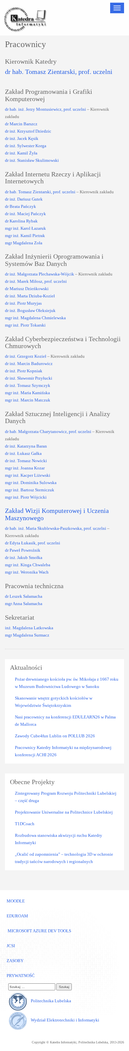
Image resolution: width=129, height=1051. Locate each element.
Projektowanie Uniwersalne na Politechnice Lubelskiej (64, 812)
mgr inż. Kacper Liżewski (27, 475)
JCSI (11, 945)
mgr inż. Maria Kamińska (27, 392)
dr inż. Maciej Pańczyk (25, 213)
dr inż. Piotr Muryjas (23, 303)
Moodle (16, 900)
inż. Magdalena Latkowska (29, 627)
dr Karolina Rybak (21, 220)
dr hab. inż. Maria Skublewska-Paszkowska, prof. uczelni (55, 528)
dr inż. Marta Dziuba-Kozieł (30, 295)
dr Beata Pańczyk (20, 206)
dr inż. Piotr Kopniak (23, 370)
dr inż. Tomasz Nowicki (26, 460)
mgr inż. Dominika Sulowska (31, 482)
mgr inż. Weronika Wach (27, 572)
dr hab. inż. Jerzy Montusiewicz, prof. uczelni (45, 109)
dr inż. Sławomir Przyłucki (28, 378)
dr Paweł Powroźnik (22, 550)
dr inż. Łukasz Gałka (23, 453)
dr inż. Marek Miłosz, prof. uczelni (36, 281)
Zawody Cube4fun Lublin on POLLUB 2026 (55, 735)
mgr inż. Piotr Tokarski (25, 325)
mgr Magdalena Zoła (23, 242)
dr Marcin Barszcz (21, 123)
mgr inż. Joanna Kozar (25, 467)
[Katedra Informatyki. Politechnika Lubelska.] (25, 18)
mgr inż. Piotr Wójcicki (26, 497)
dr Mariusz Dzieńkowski (27, 288)
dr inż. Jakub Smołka (23, 557)
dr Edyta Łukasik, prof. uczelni (32, 542)
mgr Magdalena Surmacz (27, 635)
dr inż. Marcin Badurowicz (29, 363)
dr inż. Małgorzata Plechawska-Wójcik (39, 274)
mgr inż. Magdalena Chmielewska (35, 317)
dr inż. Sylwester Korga (25, 145)
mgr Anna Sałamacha (23, 603)
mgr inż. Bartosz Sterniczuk (29, 489)
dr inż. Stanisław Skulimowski (32, 160)
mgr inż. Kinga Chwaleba (27, 564)
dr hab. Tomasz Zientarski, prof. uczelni (58, 71)
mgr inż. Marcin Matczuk (27, 400)
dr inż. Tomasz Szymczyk (27, 385)
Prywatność (21, 975)
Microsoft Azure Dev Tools (39, 930)
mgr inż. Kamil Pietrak (25, 235)
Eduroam (17, 915)
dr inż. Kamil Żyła (21, 153)
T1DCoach (24, 823)
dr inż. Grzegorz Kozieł (25, 356)
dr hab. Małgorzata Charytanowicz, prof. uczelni (48, 431)
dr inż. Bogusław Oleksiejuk (30, 310)
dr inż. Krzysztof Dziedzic (28, 131)
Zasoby (15, 960)
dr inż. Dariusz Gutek (24, 199)
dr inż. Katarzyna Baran (26, 446)
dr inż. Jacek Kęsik (21, 138)
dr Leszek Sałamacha (23, 596)
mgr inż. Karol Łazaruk (25, 228)
